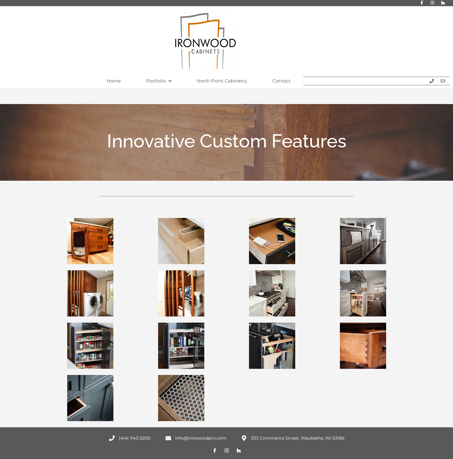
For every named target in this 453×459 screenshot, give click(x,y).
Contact (281, 81)
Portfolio (155, 81)
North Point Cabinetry (222, 81)
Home (114, 81)
